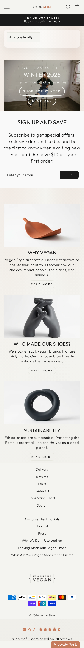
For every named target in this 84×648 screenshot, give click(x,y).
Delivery (42, 469)
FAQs (42, 484)
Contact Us (42, 491)
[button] (65, 644)
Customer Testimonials (42, 519)
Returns (42, 477)
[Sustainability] (42, 402)
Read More (42, 284)
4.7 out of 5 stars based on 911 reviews (42, 639)
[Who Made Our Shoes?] (42, 316)
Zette (69, 356)
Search (42, 505)
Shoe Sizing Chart (42, 498)
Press (42, 533)
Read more (42, 456)
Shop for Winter (42, 91)
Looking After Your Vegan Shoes (42, 548)
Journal (42, 526)
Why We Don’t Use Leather (42, 540)
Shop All (42, 101)
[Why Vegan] (42, 225)
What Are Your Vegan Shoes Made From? (42, 555)
